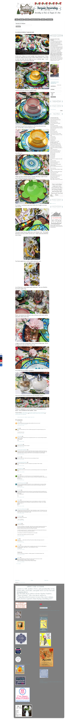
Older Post (46, 580)
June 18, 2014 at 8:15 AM (20, 446)
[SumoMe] (1, 365)
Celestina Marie (19, 436)
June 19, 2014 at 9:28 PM (20, 535)
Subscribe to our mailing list (20, 23)
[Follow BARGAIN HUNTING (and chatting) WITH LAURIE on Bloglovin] (43, 608)
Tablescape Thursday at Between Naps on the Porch (36, 413)
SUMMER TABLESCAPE (30, 417)
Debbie (18, 428)
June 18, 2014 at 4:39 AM (20, 433)
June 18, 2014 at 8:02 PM (20, 459)
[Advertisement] (32, 572)
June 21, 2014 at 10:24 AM (20, 554)
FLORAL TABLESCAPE (20, 417)
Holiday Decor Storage (35, 19)
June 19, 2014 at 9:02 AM (20, 487)
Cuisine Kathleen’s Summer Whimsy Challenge (29, 412)
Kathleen (18, 557)
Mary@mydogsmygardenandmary (22, 462)
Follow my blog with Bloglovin (44, 615)
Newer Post (17, 580)
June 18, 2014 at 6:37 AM (20, 441)
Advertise (43, 19)
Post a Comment (18, 563)
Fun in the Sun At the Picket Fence (41, 412)
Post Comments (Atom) (22, 582)
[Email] (1, 363)
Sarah (18, 538)
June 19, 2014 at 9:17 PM (20, 520)
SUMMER (25, 417)
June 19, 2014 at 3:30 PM (20, 513)
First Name (52, 89)
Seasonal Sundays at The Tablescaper (20, 414)
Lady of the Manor (20, 444)
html (52, 93)
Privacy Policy (49, 19)
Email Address (53, 86)
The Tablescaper (19, 516)
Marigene (18, 474)
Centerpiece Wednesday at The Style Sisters (21, 413)
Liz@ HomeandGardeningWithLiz (22, 449)
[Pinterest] (1, 361)
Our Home (27, 19)
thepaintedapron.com (20, 468)
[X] (1, 358)
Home (17, 19)
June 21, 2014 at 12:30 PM (20, 561)
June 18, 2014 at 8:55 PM (20, 465)
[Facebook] (1, 356)
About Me (21, 19)
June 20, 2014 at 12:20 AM (20, 549)
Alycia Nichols (19, 523)
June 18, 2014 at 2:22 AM (20, 425)
